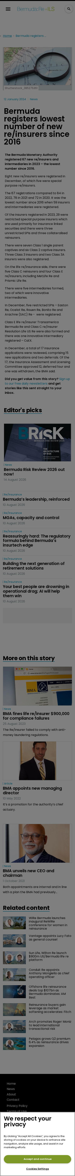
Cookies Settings (37, 1169)
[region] (37, 1144)
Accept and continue (38, 1159)
